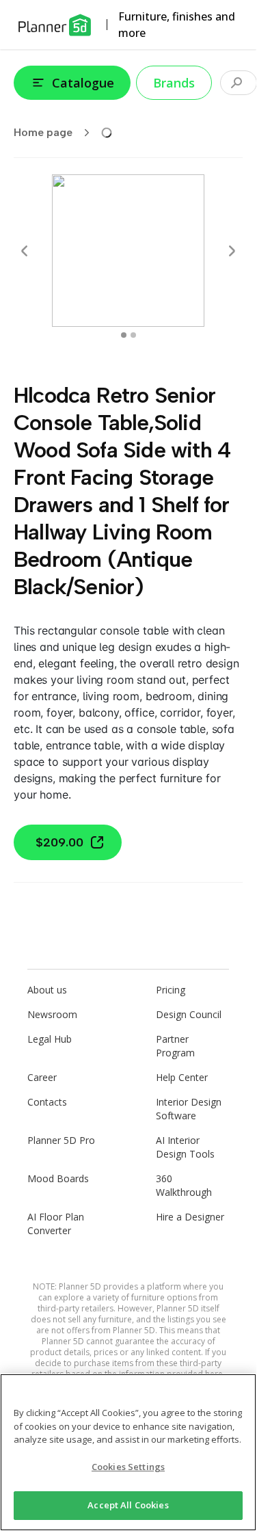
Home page (43, 132)
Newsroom (52, 1014)
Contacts (47, 1101)
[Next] (232, 251)
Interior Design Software (188, 1108)
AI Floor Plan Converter (55, 1223)
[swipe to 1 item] (133, 335)
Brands (174, 83)
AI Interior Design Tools (185, 1147)
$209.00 (59, 842)
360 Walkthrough (184, 1185)
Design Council (188, 1014)
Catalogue (83, 83)
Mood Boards (58, 1178)
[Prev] (25, 251)
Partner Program (175, 1045)
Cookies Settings (128, 1466)
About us (47, 989)
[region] (128, 1452)
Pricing (170, 989)
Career (42, 1077)
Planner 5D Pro (61, 1140)
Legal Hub (49, 1038)
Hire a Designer (190, 1216)
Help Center (182, 1077)
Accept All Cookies (127, 1505)
